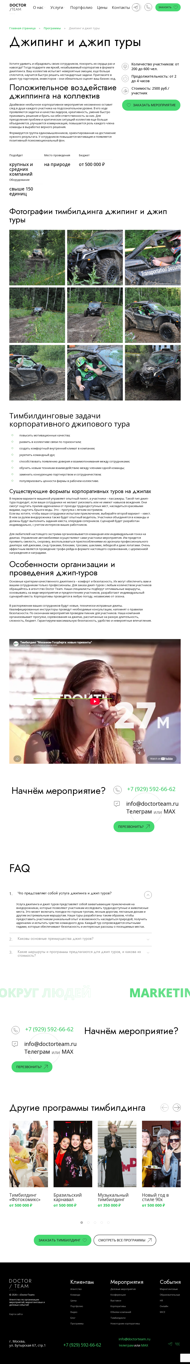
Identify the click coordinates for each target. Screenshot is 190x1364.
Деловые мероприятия (123, 1289)
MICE (162, 1312)
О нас (38, 7)
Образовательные (170, 1294)
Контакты (121, 7)
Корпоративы (118, 1306)
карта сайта (16, 1314)
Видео (73, 1312)
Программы (52, 28)
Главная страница (22, 28)
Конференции (118, 1294)
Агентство (76, 1289)
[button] (164, 1107)
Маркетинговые (169, 1289)
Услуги (56, 7)
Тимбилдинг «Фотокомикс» (24, 1197)
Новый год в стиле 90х (155, 1197)
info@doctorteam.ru (152, 804)
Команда (75, 1294)
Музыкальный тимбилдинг (113, 1197)
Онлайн (164, 1306)
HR (161, 1300)
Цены (102, 7)
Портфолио (81, 7)
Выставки (115, 1300)
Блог (72, 1317)
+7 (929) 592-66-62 (151, 789)
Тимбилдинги (117, 1317)
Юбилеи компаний (120, 1312)
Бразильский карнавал (68, 1197)
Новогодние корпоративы (125, 1323)
